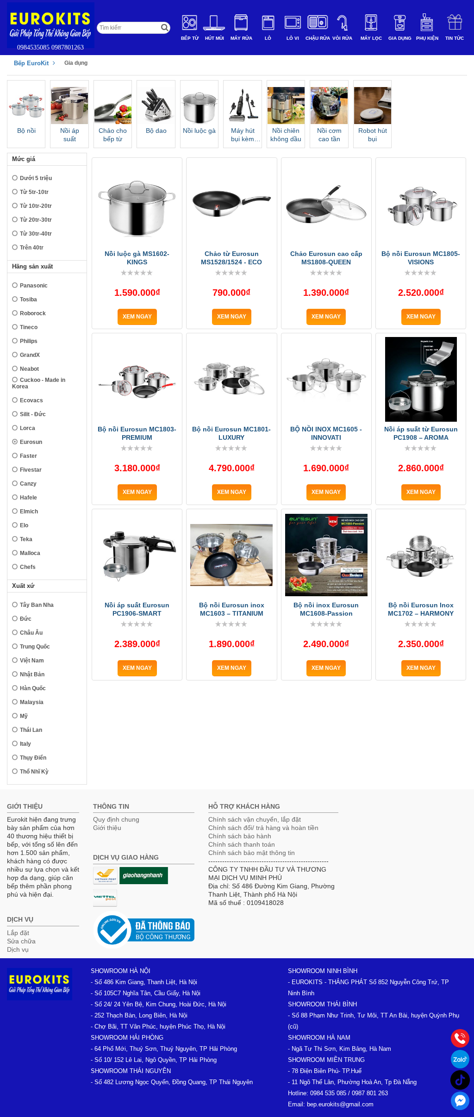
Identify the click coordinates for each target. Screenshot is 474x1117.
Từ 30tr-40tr (36, 234)
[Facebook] (460, 1101)
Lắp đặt (18, 932)
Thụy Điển (33, 758)
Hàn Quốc (33, 688)
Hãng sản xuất (32, 266)
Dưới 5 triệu (36, 178)
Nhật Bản (32, 674)
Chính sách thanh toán (241, 844)
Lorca (27, 428)
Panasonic (34, 285)
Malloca (30, 553)
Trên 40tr (32, 247)
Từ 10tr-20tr (36, 206)
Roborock (33, 313)
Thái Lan (31, 730)
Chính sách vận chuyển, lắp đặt (254, 819)
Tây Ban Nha (37, 605)
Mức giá (23, 159)
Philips (28, 341)
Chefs (28, 567)
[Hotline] (460, 1038)
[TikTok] (460, 1080)
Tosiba (28, 299)
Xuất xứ (23, 585)
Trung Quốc (35, 646)
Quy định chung (116, 819)
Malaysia (32, 702)
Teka (26, 539)
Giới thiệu (107, 827)
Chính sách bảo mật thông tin (251, 852)
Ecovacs (31, 400)
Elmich (29, 511)
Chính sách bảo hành (239, 836)
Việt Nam (32, 660)
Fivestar (31, 470)
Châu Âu (31, 633)
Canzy (28, 483)
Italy (25, 744)
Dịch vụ (18, 949)
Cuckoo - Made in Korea (38, 383)
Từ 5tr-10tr (34, 192)
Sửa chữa (21, 941)
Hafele (28, 497)
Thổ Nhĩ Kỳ (34, 771)
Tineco (28, 327)
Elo (24, 525)
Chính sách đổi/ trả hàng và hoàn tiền (263, 827)
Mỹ (24, 716)
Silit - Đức (33, 414)
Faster (28, 456)
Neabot (29, 369)
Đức (25, 619)
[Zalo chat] (460, 1059)
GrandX (30, 355)
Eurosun (31, 442)
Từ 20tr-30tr (36, 220)
